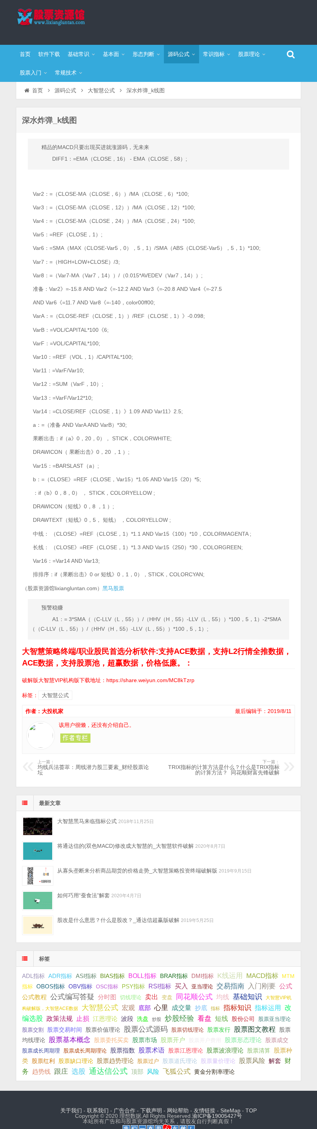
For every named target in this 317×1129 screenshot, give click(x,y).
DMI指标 (202, 976)
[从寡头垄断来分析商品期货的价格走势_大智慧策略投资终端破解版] (37, 876)
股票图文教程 (255, 1029)
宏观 (128, 1008)
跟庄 (61, 1071)
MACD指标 (262, 976)
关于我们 (71, 1110)
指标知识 (237, 1008)
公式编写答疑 (72, 996)
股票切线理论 (187, 1030)
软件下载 (49, 54)
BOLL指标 (142, 976)
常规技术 (66, 73)
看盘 (204, 1018)
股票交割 (33, 1030)
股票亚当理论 (274, 1019)
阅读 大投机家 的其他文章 (75, 738)
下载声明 (151, 1110)
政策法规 (59, 1018)
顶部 (137, 1071)
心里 (161, 1008)
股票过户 (148, 1061)
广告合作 (124, 1110)
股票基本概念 (69, 1040)
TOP (251, 1110)
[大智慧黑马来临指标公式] (37, 826)
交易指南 (230, 986)
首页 (25, 54)
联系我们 (98, 1110)
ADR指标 (60, 976)
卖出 (151, 997)
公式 (285, 986)
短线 (221, 1018)
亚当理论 (202, 986)
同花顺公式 (194, 997)
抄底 (201, 1007)
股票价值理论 (102, 1029)
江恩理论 (105, 1018)
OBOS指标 (50, 986)
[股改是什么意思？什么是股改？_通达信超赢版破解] (37, 925)
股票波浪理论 (225, 1050)
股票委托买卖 (111, 1040)
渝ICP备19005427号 (217, 1116)
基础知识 (247, 997)
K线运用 (230, 976)
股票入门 (30, 73)
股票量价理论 (218, 1061)
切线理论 (130, 997)
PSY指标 (133, 986)
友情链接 (204, 1110)
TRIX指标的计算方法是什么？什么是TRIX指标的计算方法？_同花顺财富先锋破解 (224, 767)
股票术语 (151, 1050)
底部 (144, 1007)
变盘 (167, 997)
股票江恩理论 (185, 1050)
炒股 (156, 1019)
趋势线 (41, 1071)
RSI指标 (159, 986)
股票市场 (144, 1039)
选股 (78, 1071)
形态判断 (143, 54)
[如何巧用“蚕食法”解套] (37, 900)
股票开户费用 (205, 1040)
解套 (275, 1060)
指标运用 (268, 1008)
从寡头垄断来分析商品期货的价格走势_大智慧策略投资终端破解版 (137, 871)
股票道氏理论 (179, 1061)
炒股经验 (179, 1018)
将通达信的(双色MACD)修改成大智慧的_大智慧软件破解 (125, 846)
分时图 (107, 996)
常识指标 (214, 54)
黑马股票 (113, 588)
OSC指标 (107, 986)
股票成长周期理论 (85, 1051)
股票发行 (218, 1029)
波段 (127, 1018)
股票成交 (276, 1040)
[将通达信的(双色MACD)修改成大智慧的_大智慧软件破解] (37, 851)
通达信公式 (108, 1071)
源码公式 (178, 54)
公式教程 (34, 997)
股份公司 (243, 1018)
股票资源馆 (66, 21)
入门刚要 (262, 986)
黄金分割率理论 (214, 1072)
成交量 (181, 1008)
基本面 (111, 54)
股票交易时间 (64, 1030)
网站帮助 (178, 1110)
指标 (215, 1008)
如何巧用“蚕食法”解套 (83, 895)
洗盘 (142, 1018)
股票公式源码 (146, 1029)
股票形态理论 (243, 1039)
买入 (181, 986)
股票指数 (122, 1050)
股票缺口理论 (75, 1061)
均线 (222, 997)
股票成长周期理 (41, 1051)
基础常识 (78, 54)
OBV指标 (80, 986)
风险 (153, 1071)
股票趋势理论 (115, 1061)
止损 (82, 1018)
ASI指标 (86, 976)
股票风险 (252, 1060)
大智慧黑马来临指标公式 (87, 821)
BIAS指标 (112, 976)
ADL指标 (33, 976)
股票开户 (172, 1040)
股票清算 (258, 1051)
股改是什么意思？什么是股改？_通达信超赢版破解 (118, 920)
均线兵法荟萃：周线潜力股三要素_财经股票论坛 (93, 767)
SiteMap (230, 1110)
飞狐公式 (177, 1071)
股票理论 (249, 54)
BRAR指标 (174, 976)
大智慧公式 (101, 90)
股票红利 (43, 1061)
